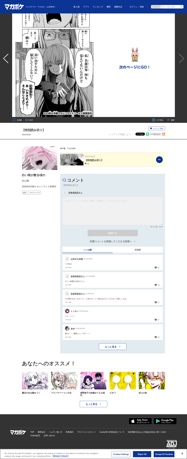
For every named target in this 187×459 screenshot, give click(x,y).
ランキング (98, 7)
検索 (181, 6)
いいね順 (88, 249)
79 (158, 285)
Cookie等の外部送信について (111, 431)
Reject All (142, 454)
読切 (24, 193)
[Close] (182, 453)
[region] (93, 454)
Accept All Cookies (164, 454)
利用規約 (69, 431)
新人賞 (76, 7)
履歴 (109, 7)
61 (158, 302)
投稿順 (138, 249)
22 (158, 337)
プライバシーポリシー (86, 431)
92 (158, 267)
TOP (32, 431)
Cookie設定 (35, 435)
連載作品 (118, 7)
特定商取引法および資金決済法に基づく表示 (147, 431)
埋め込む (156, 134)
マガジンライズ (35, 193)
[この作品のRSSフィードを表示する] (163, 134)
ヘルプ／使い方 (55, 431)
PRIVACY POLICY (61, 456)
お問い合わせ (49, 435)
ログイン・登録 (136, 7)
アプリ (86, 7)
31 (158, 320)
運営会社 (41, 431)
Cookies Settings (121, 454)
